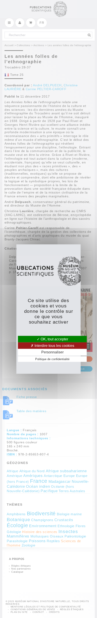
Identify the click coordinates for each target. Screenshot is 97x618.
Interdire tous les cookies (54, 346)
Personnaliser (52, 352)
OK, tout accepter (54, 339)
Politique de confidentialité (52, 359)
